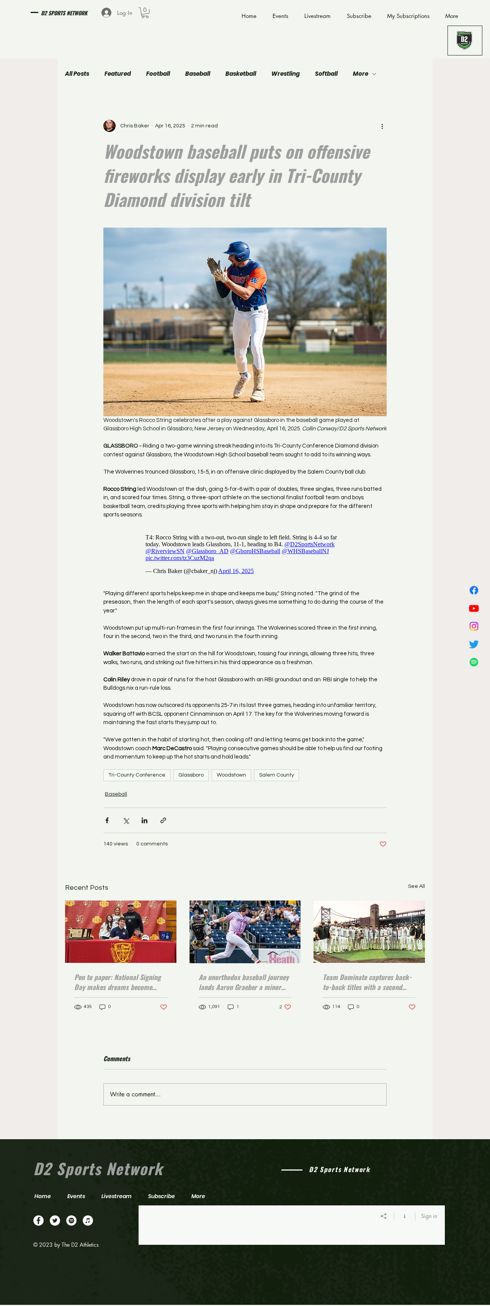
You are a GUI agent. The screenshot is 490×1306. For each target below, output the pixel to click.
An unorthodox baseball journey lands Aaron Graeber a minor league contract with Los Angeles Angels (244, 982)
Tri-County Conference (136, 775)
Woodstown (231, 775)
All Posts (77, 73)
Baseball (197, 73)
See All (416, 886)
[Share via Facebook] (107, 820)
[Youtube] (474, 608)
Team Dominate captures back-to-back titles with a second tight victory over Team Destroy (367, 982)
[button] (145, 12)
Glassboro (191, 775)
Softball (326, 73)
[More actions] (382, 125)
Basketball (240, 73)
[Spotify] (474, 662)
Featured (118, 73)
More (360, 73)
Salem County (276, 775)
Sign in (429, 1216)
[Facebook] (474, 590)
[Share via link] (163, 820)
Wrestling (285, 73)
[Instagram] (474, 626)
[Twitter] (474, 644)
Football (158, 73)
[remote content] (245, 554)
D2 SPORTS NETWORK (64, 13)
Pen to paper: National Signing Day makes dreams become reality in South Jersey (117, 982)
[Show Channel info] (404, 1216)
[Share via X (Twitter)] (125, 820)
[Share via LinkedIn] (144, 820)
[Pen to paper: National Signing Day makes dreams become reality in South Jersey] (120, 932)
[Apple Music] (88, 1220)
